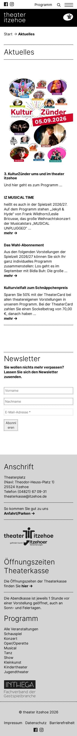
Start (8, 34)
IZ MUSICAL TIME (19, 197)
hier (25, 586)
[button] (59, 4)
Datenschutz (36, 723)
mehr (8, 233)
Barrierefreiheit (62, 723)
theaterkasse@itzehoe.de (25, 496)
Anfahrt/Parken (17, 513)
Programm (43, 5)
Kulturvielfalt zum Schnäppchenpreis (36, 288)
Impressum (13, 723)
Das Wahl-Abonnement (24, 245)
